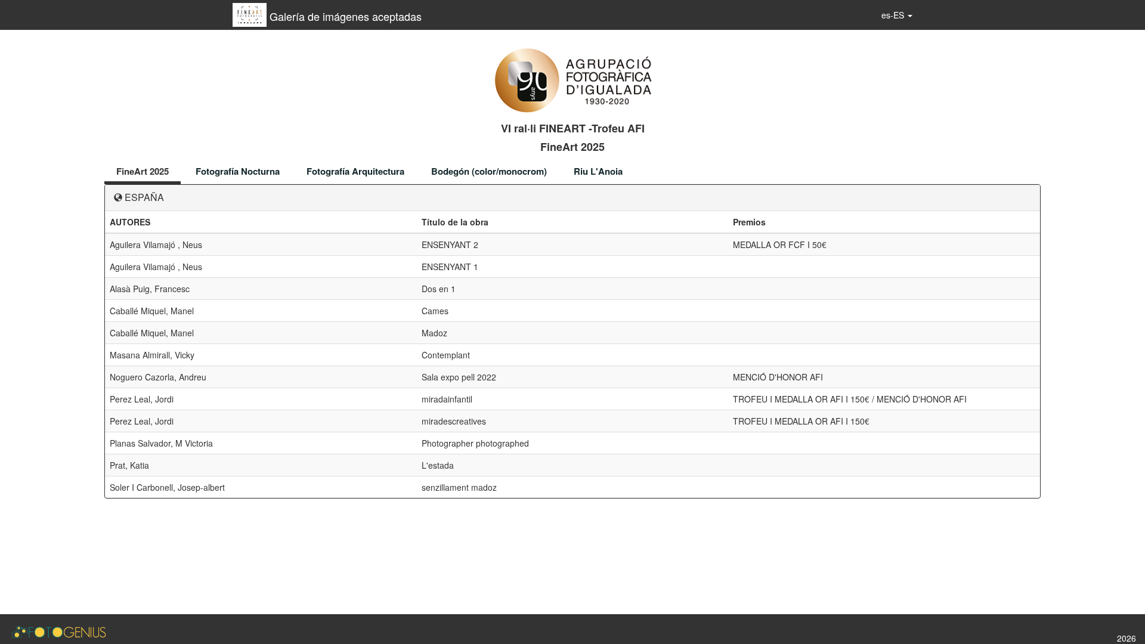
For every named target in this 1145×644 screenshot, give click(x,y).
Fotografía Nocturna (238, 171)
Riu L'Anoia (598, 171)
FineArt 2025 (142, 171)
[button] (896, 15)
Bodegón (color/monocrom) (489, 171)
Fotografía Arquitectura (355, 171)
